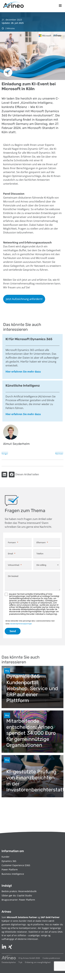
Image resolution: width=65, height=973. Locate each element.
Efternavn (41, 542)
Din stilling (41, 565)
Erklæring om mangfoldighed (37, 962)
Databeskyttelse (9, 962)
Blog (7, 670)
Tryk (20, 962)
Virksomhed (13, 565)
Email (10, 553)
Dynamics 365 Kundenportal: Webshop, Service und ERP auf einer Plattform (32, 688)
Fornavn (12, 542)
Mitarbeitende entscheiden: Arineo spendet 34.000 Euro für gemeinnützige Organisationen (31, 733)
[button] (4, 474)
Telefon (39, 553)
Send (13, 631)
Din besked (13, 576)
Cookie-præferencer (51, 958)
